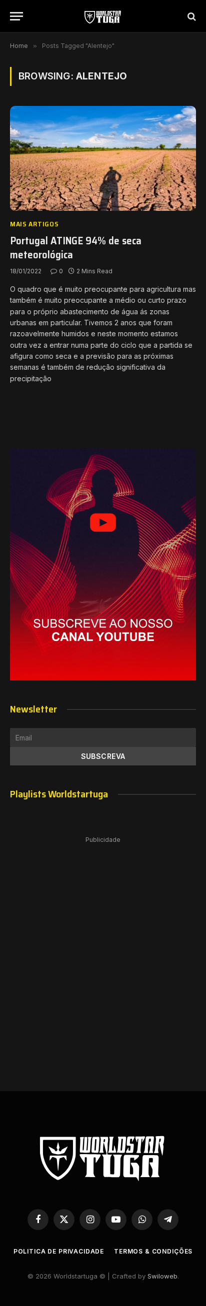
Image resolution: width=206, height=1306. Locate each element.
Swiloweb (163, 1276)
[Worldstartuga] (102, 16)
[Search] (191, 16)
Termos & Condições (153, 1251)
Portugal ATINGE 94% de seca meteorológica (76, 247)
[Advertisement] (103, 953)
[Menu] (16, 16)
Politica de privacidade (59, 1251)
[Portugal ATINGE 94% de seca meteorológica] (103, 158)
